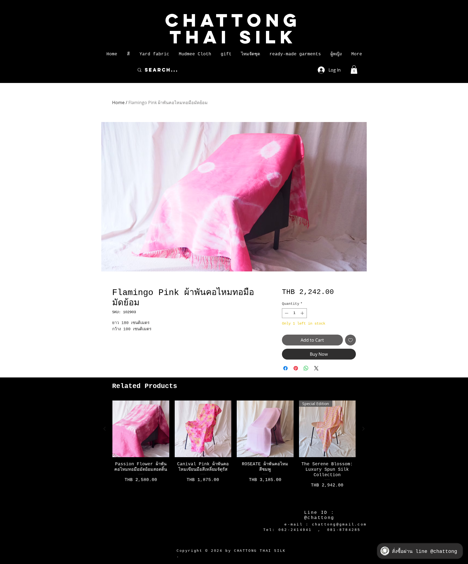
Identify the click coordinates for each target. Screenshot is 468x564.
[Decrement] (286, 313)
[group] (234, 451)
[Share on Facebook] (285, 368)
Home (118, 102)
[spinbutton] (294, 313)
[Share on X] (316, 368)
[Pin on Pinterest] (295, 368)
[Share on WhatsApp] (306, 368)
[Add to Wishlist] (350, 340)
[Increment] (303, 313)
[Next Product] (363, 428)
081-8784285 (344, 530)
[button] (128, 54)
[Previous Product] (104, 428)
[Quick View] (140, 428)
